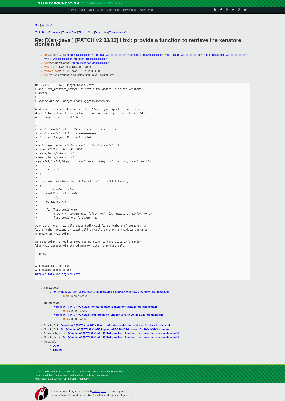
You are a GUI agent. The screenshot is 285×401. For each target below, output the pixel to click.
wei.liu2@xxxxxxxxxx (58, 59)
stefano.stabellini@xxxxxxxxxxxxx (225, 54)
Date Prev (42, 32)
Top (38, 25)
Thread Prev (69, 32)
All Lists (46, 25)
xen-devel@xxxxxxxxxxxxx (109, 54)
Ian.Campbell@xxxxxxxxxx (146, 54)
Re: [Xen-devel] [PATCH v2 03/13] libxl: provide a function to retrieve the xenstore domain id (111, 292)
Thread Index (117, 32)
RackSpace (99, 391)
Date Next (55, 32)
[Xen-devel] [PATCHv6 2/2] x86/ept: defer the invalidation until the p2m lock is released (115, 325)
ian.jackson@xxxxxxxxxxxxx (183, 54)
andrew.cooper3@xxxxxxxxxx (90, 63)
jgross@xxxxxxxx (78, 54)
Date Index (101, 32)
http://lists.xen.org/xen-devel (58, 274)
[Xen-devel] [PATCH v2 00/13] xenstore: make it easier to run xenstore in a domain (105, 306)
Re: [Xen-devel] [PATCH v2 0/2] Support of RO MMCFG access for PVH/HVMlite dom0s (115, 329)
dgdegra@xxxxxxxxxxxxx (90, 59)
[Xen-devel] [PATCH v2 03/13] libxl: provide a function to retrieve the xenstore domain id (108, 314)
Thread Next (86, 32)
